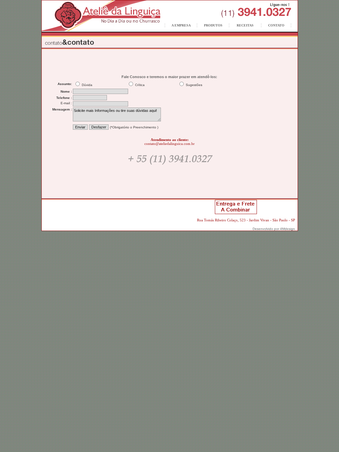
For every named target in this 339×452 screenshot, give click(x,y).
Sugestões (193, 85)
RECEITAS (245, 25)
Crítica (139, 85)
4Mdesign (287, 229)
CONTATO (276, 25)
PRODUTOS (213, 25)
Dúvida (86, 85)
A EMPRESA (181, 25)
